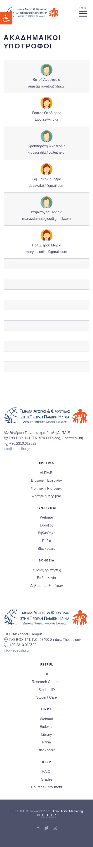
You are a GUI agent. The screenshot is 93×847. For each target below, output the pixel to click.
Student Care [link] (46, 697)
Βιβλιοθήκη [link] (46, 533)
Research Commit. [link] (46, 682)
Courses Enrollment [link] (46, 787)
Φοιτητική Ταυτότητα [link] (46, 488)
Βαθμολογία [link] (46, 578)
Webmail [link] (46, 517)
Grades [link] (46, 779)
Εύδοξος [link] (46, 525)
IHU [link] (46, 674)
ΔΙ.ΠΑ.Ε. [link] (46, 473)
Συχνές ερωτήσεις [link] (46, 570)
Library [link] (46, 734)
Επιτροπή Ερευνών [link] (46, 480)
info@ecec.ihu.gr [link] (17, 449)
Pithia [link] (46, 742)
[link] (6, 18)
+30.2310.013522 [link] (22, 443)
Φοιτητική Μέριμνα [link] (46, 496)
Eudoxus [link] (46, 726)
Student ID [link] (46, 690)
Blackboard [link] (46, 548)
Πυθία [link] (46, 541)
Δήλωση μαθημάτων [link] (46, 586)
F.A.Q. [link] (47, 771)
